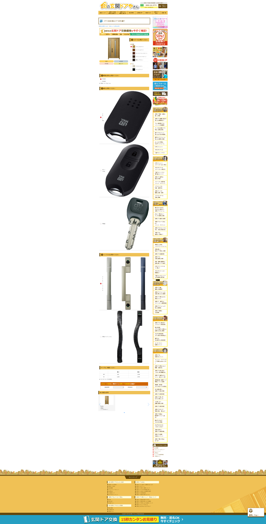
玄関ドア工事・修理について (143, 488)
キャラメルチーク (140, 49)
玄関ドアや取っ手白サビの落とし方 (159, 397)
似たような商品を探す (115, 26)
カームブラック (139, 69)
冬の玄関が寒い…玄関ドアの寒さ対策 (159, 390)
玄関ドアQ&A (156, 12)
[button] (124, 412)
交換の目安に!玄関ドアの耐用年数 (159, 430)
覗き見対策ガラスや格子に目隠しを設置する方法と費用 (160, 329)
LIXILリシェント (159, 146)
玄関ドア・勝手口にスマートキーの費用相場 (160, 302)
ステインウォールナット (141, 56)
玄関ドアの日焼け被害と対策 (159, 257)
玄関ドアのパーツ (140, 486)
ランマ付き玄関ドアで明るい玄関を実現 (160, 128)
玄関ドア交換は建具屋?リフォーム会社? (160, 415)
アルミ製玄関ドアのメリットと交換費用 (159, 124)
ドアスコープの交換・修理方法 (158, 187)
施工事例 (131, 12)
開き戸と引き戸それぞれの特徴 (158, 421)
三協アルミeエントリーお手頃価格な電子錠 (160, 276)
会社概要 (156, 447)
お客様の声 (139, 12)
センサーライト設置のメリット (158, 343)
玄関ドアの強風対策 (159, 254)
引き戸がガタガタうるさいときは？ (159, 425)
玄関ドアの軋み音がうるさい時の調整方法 (160, 371)
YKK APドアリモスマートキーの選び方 (160, 168)
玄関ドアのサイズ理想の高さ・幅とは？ (160, 410)
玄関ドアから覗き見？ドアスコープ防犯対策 (160, 323)
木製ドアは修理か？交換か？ (159, 233)
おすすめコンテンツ (113, 494)
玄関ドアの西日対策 (159, 406)
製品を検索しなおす (104, 26)
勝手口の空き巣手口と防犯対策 (160, 339)
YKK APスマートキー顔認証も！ (160, 271)
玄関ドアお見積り (113, 484)
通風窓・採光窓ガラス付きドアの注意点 (160, 385)
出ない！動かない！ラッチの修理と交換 (159, 214)
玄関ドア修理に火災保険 (158, 311)
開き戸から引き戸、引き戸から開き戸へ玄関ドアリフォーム (159, 209)
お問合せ (156, 452)
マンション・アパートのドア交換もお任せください (160, 361)
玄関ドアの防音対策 (159, 394)
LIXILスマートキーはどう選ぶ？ (160, 267)
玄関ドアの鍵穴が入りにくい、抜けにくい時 (160, 376)
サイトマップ (157, 451)
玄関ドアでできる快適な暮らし (143, 489)
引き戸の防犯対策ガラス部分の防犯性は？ (160, 334)
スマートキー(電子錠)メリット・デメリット (160, 182)
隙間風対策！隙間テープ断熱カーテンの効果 (160, 380)
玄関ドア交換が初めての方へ (143, 499)
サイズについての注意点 (106, 379)
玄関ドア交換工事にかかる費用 (143, 501)
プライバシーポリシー (159, 449)
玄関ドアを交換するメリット (159, 355)
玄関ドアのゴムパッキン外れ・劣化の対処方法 (160, 228)
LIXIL (110, 499)
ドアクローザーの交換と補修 (159, 196)
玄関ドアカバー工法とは (142, 504)
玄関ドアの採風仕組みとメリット (159, 435)
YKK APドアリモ (159, 149)
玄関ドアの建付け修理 (160, 218)
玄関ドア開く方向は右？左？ (159, 439)
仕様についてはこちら (106, 83)
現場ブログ (148, 12)
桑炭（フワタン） (140, 59)
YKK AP (110, 501)
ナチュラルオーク (140, 46)
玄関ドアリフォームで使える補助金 (160, 307)
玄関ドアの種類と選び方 (122, 12)
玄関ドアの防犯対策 (141, 493)
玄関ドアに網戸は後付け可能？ (159, 177)
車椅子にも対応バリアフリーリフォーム (160, 245)
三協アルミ (111, 503)
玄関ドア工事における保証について (160, 297)
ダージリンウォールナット (141, 53)
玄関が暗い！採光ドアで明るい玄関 (160, 250)
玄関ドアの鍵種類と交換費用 (158, 288)
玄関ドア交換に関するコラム (143, 494)
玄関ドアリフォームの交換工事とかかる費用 (160, 293)
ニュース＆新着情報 (159, 454)
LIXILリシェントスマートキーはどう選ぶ (160, 163)
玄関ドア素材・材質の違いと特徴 (160, 114)
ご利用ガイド (157, 456)
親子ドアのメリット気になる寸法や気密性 (160, 133)
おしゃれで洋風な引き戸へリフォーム (159, 142)
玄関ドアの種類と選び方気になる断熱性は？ (160, 119)
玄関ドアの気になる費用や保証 (143, 491)
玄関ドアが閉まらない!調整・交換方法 (160, 366)
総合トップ (102, 12)
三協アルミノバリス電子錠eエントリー (159, 173)
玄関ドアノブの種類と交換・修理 (159, 191)
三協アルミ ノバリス (160, 152)
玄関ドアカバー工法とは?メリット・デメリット (160, 223)
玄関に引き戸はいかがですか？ (143, 506)
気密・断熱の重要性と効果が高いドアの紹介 (160, 262)
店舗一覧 (164, 12)
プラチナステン (139, 66)
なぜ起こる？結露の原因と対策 (159, 402)
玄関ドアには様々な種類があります (144, 484)
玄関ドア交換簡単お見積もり (112, 12)
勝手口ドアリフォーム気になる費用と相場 (160, 138)
